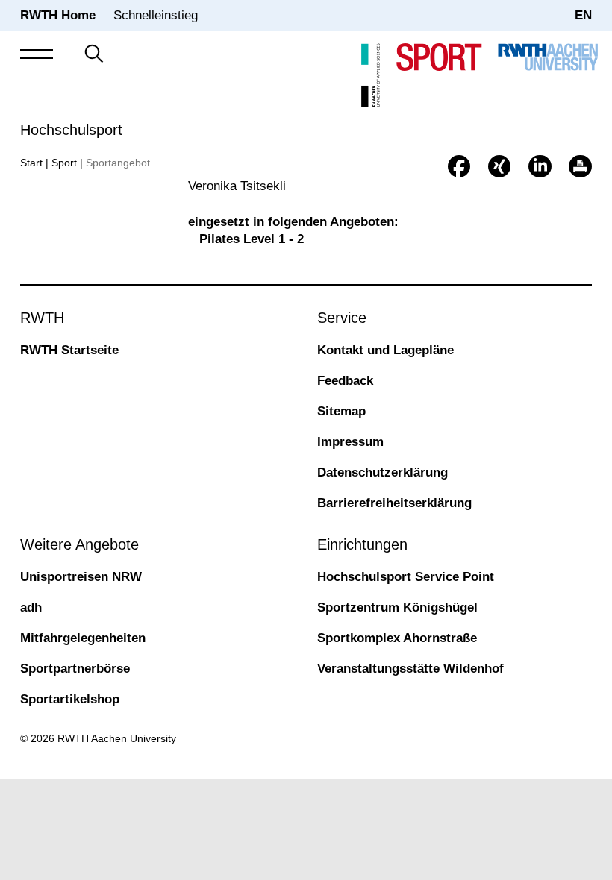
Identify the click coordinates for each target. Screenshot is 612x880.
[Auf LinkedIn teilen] (539, 166)
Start (31, 163)
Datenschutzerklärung (382, 472)
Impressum (350, 442)
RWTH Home (58, 15)
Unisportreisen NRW (81, 577)
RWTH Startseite (69, 350)
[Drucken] (580, 166)
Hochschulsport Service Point (405, 577)
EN (583, 15)
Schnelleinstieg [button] (155, 15)
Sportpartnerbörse (75, 668)
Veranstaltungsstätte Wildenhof (410, 668)
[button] (36, 54)
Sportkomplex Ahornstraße (397, 638)
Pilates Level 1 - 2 (251, 239)
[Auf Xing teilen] (499, 166)
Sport (64, 163)
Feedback (345, 381)
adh (31, 607)
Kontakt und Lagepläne (385, 350)
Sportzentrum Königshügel (397, 607)
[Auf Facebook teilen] (459, 166)
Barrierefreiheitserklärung (394, 503)
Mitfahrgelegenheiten (83, 638)
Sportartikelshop (69, 699)
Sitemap (341, 411)
